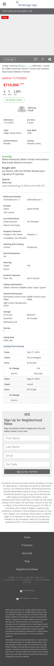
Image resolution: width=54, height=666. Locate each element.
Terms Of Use (16, 577)
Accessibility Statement (18, 580)
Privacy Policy (34, 577)
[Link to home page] (27, 4)
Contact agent (9, 59)
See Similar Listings (14, 100)
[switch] (35, 59)
